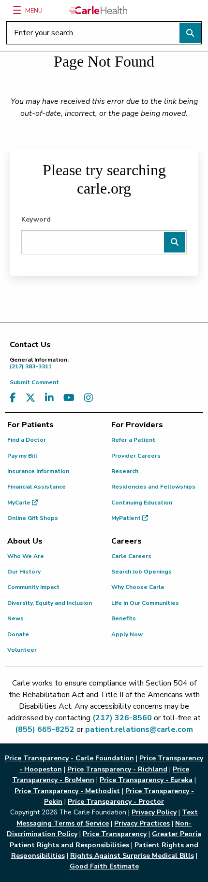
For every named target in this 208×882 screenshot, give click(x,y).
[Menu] (17, 10)
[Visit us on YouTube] (68, 398)
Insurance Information (38, 471)
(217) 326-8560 (122, 718)
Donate (18, 634)
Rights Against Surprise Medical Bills (132, 855)
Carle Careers (131, 556)
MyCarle (19, 502)
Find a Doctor (26, 440)
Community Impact (33, 587)
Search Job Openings (141, 571)
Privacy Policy (154, 812)
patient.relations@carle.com (139, 729)
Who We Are (25, 556)
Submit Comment (34, 382)
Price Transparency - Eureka (146, 779)
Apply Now (127, 634)
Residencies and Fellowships (153, 486)
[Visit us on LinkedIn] (49, 398)
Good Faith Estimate (104, 866)
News (15, 618)
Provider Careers (136, 456)
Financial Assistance (36, 486)
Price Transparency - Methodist (67, 791)
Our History (24, 571)
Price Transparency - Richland (117, 769)
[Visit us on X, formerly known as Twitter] (30, 398)
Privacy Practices (142, 823)
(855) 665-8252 (44, 729)
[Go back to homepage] (98, 10)
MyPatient (126, 518)
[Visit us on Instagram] (88, 398)
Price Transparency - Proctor (116, 801)
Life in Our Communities (145, 603)
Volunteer (22, 650)
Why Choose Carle (137, 587)
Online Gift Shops (32, 518)
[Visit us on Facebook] (13, 398)
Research (124, 471)
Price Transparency (115, 834)
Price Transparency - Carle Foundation (69, 758)
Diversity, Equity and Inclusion (49, 603)
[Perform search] (190, 33)
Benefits (123, 618)
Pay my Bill (22, 456)
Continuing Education (141, 502)
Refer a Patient (133, 440)
